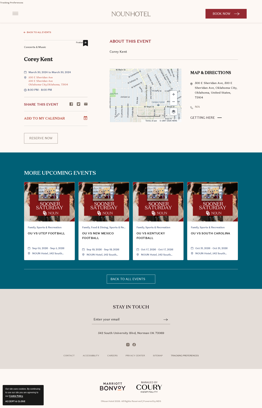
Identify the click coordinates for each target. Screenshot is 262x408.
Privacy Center (135, 355)
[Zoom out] (173, 101)
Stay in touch (131, 307)
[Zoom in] (173, 94)
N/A (197, 107)
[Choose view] (173, 111)
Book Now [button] (227, 15)
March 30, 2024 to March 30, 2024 (50, 72)
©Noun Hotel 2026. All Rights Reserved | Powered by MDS (131, 401)
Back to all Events (39, 32)
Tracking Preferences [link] (11, 2)
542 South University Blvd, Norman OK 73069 (131, 333)
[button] (48, 81)
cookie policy (16, 396)
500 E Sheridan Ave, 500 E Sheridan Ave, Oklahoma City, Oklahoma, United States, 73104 (216, 90)
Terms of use (151, 121)
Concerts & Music (35, 47)
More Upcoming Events (60, 173)
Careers (112, 355)
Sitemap (158, 355)
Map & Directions (210, 73)
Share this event (41, 104)
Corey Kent (38, 59)
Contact (69, 355)
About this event (130, 41)
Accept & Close (15, 401)
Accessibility (91, 355)
